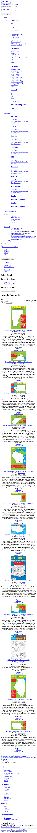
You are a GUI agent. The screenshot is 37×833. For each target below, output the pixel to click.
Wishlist (6, 253)
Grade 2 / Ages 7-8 (16, 74)
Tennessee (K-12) (16, 42)
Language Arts (15, 54)
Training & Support (18, 199)
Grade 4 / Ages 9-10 (16, 77)
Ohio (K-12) (14, 40)
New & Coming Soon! (19, 105)
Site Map (3, 830)
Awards (13, 220)
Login (5, 250)
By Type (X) (7, 282)
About (6, 214)
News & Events (15, 217)
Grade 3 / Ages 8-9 (16, 75)
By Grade (14, 66)
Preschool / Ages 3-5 (16, 69)
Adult (12, 86)
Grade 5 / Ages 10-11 (17, 78)
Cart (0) (6, 254)
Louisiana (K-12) (15, 38)
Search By (14, 90)
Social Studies (15, 51)
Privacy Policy (11, 830)
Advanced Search (5, 9)
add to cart (18, 348)
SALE (6, 781)
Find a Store (15, 101)
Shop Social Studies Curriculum (19, 121)
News (5, 806)
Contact (3, 3)
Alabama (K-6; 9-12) (16, 34)
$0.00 (8, 3)
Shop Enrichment (15, 123)
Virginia (14, 176)
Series (12, 96)
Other (12, 59)
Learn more (7, 787)
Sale (12, 63)
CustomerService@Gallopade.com (20, 233)
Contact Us (7, 227)
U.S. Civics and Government (19, 57)
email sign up (4, 761)
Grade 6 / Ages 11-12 (17, 80)
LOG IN (6, 800)
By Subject (15, 48)
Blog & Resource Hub (10, 211)
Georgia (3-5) (14, 27)
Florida (13, 126)
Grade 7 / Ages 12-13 (17, 82)
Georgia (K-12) (15, 37)
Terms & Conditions (21, 830)
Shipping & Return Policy (11, 819)
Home (5, 264)
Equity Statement (15, 219)
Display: (3, 302)
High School (14, 85)
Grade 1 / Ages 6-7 (16, 72)
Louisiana (14, 147)
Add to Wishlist (18, 350)
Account (6, 251)
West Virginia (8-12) (16, 45)
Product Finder (8, 265)
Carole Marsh (21, 331)
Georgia (14, 136)
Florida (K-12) (15, 35)
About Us (13, 216)
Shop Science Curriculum (18, 140)
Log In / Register (5, 1)
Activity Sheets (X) (9, 284)
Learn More (14, 119)
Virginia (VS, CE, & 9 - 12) (18, 43)
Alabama (14, 116)
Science (13, 53)
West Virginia (16, 186)
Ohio (13, 157)
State (12, 98)
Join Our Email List (16, 228)
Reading (13, 56)
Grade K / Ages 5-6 (16, 71)
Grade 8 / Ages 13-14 (17, 83)
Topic (12, 94)
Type (12, 93)
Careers (13, 224)
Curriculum (15, 20)
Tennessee (14, 167)
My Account (7, 818)
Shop (5, 17)
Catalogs (13, 222)
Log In (13, 196)
